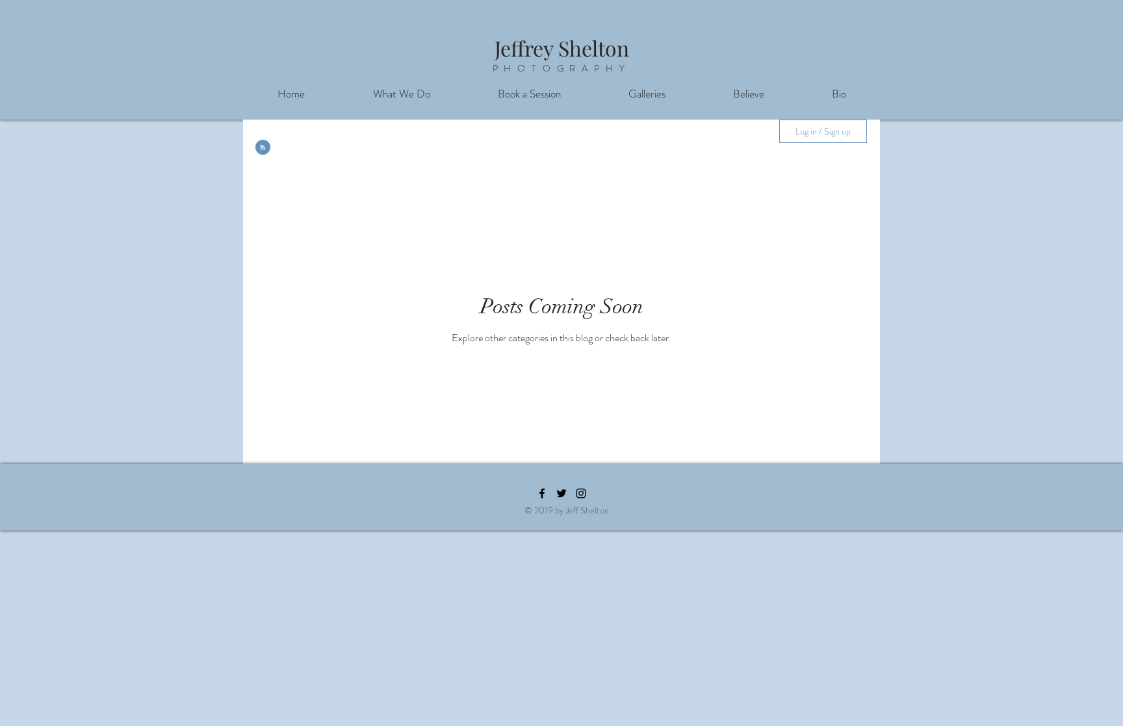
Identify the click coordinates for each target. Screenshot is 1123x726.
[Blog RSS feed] (262, 148)
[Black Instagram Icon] (580, 493)
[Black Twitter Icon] (561, 493)
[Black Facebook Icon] (542, 493)
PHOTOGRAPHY (562, 68)
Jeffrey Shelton (562, 48)
